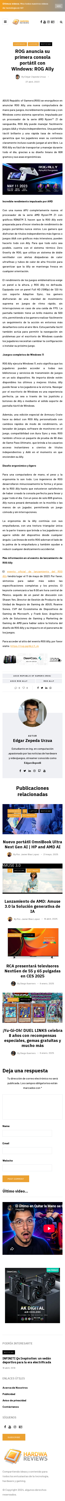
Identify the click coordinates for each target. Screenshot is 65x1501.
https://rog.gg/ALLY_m (24, 645)
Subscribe (14, 1437)
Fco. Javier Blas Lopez (27, 854)
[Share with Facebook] (38, 688)
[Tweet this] (42, 688)
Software (14, 815)
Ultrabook (29, 815)
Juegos (33, 44)
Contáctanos (10, 1406)
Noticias (46, 44)
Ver (59, 6)
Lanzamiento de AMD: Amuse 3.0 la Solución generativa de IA (32, 906)
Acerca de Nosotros (15, 1387)
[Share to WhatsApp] (50, 688)
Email (5, 1143)
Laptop (33, 811)
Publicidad (8, 1393)
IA (25, 811)
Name (6, 1126)
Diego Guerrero (28, 983)
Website (7, 1160)
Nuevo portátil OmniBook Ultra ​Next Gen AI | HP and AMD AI (32, 844)
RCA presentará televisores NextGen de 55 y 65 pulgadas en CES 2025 (32, 971)
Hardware (20, 44)
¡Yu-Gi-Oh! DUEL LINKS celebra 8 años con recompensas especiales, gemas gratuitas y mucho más (32, 1038)
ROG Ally (49, 681)
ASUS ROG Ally (19, 681)
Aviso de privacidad (14, 1400)
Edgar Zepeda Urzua (35, 76)
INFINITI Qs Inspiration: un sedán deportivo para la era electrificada (26, 1360)
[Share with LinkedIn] (46, 688)
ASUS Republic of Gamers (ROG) (32, 676)
